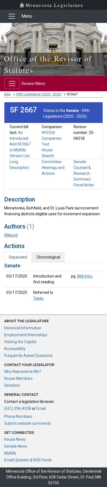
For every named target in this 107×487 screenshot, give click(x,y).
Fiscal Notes (84, 185)
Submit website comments (27, 423)
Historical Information (22, 328)
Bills (7, 94)
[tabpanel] (53, 283)
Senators (12, 385)
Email (41, 408)
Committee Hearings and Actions (53, 168)
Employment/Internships (25, 335)
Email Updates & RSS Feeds (28, 460)
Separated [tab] (18, 257)
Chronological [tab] (48, 257)
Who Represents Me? (22, 371)
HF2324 (48, 132)
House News (15, 439)
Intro (88, 276)
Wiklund (11, 235)
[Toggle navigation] (11, 16)
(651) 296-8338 (17, 408)
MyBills (10, 453)
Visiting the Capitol (20, 342)
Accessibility (15, 348)
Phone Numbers (18, 416)
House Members (18, 378)
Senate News (15, 446)
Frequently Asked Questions (28, 355)
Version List (20, 156)
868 (80, 276)
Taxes (38, 298)
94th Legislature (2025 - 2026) (38, 94)
